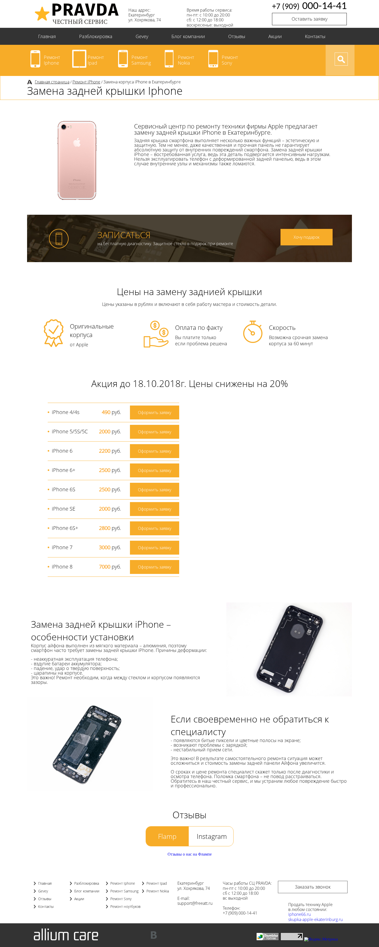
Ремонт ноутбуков (125, 906)
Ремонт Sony (230, 60)
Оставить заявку (309, 19)
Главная (47, 36)
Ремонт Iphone (52, 60)
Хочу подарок (306, 237)
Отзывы (236, 36)
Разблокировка (95, 36)
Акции (275, 36)
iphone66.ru (299, 914)
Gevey (142, 36)
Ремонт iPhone (86, 82)
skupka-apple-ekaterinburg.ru (315, 919)
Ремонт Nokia (186, 60)
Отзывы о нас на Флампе (190, 854)
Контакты (315, 36)
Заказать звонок (313, 887)
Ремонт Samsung (141, 60)
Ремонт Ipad (96, 60)
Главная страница (52, 82)
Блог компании (188, 36)
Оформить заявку (154, 412)
